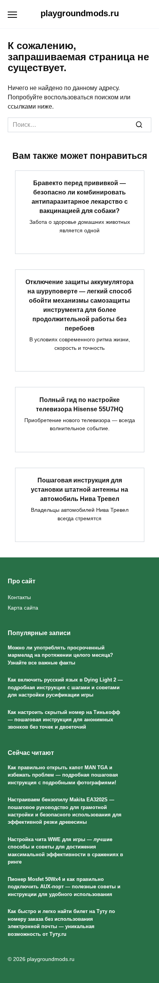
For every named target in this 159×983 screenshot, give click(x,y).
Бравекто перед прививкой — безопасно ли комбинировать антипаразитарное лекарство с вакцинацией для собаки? (80, 197)
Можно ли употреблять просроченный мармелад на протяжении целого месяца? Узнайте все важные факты (60, 655)
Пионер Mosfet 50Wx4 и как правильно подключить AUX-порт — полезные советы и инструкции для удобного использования (64, 886)
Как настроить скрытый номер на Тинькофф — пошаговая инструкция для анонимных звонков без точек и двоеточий (64, 719)
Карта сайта (23, 608)
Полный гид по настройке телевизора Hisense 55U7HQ (79, 404)
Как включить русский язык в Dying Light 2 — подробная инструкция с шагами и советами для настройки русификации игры (65, 687)
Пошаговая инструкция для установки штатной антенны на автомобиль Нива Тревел (79, 489)
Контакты (19, 597)
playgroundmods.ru (80, 13)
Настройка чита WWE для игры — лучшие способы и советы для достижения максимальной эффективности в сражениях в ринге (65, 850)
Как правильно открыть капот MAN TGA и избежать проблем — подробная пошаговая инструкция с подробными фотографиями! (63, 775)
